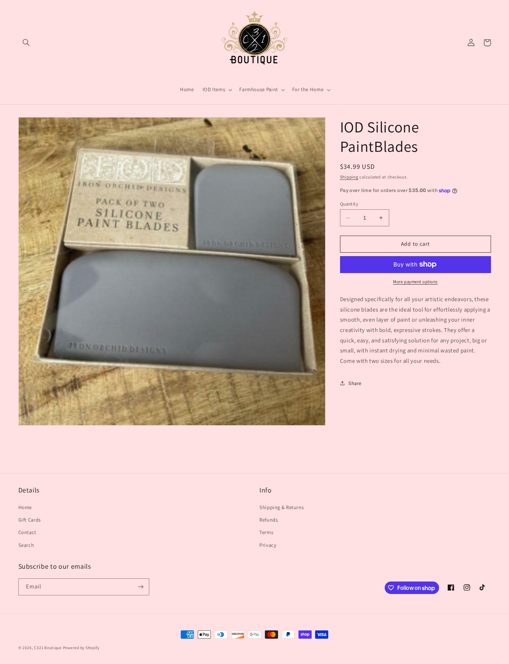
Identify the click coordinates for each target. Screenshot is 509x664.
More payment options (415, 282)
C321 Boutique (48, 647)
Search (26, 545)
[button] (26, 43)
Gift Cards (29, 519)
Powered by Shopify (81, 647)
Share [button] (354, 383)
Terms (266, 532)
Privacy (267, 545)
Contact (27, 532)
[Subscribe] (141, 586)
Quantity (349, 204)
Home (25, 507)
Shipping (349, 177)
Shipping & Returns (281, 507)
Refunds (268, 519)
